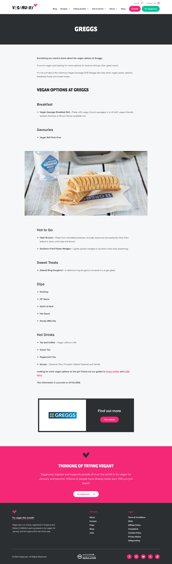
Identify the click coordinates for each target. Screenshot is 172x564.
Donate (135, 8)
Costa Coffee (112, 371)
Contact (93, 521)
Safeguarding (134, 540)
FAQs (130, 521)
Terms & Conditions (136, 517)
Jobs (92, 532)
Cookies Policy (134, 532)
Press (92, 525)
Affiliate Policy (134, 525)
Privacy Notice (134, 536)
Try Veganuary (150, 8)
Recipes (63, 8)
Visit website (109, 419)
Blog (55, 8)
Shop (123, 8)
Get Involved (97, 8)
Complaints (133, 529)
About (112, 8)
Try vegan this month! (23, 517)
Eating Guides (79, 8)
